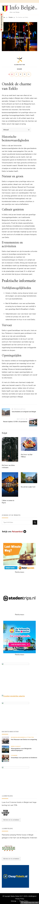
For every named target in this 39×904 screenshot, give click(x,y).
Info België (22, 7)
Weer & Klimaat (16, 746)
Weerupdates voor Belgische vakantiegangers (21, 749)
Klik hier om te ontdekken (11, 820)
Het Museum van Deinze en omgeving (24, 740)
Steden (19, 32)
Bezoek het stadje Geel (28, 487)
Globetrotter (19, 64)
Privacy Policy (19, 899)
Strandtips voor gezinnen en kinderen (24, 758)
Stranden (14, 755)
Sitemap (13, 901)
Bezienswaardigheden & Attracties (22, 737)
